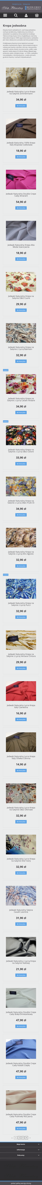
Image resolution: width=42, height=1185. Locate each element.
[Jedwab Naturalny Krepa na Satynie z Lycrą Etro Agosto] (21, 537)
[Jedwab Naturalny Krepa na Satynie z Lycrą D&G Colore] (21, 435)
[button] (5, 15)
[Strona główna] (21, 8)
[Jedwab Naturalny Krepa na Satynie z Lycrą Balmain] (21, 333)
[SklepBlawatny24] (21, 1175)
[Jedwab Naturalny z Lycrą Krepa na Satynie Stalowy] (21, 947)
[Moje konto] (26, 15)
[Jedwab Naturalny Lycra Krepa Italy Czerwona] (21, 691)
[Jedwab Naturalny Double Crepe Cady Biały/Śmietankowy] (21, 998)
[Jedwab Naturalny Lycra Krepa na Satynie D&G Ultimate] (21, 793)
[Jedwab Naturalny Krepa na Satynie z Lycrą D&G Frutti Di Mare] (21, 486)
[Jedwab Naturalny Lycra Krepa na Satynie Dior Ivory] (21, 844)
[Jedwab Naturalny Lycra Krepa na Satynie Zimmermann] (21, 77)
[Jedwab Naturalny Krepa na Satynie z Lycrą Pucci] (21, 589)
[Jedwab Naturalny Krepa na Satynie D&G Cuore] (21, 282)
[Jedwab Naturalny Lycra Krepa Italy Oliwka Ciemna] (21, 742)
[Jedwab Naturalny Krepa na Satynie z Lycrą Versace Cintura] (21, 640)
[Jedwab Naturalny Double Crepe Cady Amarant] (21, 179)
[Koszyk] (36, 15)
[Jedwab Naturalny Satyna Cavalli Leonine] (21, 895)
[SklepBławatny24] (21, 1165)
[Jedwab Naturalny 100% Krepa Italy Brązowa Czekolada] (21, 128)
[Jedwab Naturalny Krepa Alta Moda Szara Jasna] (21, 230)
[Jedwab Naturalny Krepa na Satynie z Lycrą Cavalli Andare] (21, 384)
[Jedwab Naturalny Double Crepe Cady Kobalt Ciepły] (21, 1049)
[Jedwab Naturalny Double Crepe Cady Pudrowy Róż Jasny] (21, 1100)
